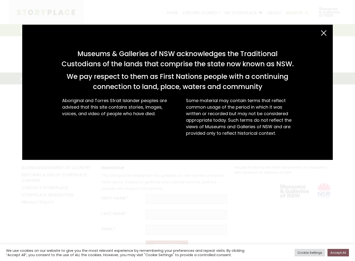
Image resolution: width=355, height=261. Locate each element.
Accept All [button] (338, 252)
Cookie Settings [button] (310, 252)
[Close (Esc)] (324, 33)
